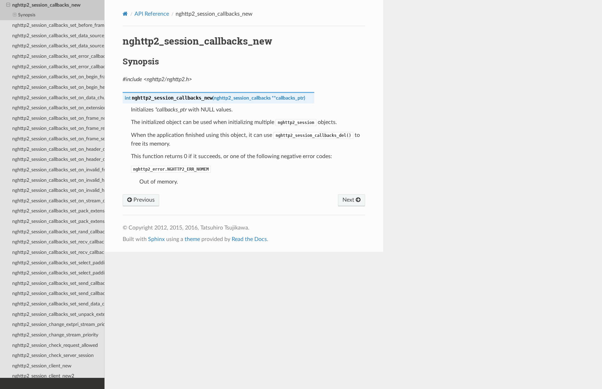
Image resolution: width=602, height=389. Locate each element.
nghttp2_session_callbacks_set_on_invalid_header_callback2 (58, 190)
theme (192, 239)
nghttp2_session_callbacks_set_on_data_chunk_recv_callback (58, 97)
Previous (143, 200)
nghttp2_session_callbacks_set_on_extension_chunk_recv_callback (58, 107)
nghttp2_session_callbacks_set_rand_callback (58, 231)
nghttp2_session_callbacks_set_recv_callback (58, 241)
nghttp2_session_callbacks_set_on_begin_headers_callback (58, 87)
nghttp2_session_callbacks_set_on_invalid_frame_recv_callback (58, 169)
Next (349, 200)
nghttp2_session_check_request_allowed (55, 345)
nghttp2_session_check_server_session (53, 355)
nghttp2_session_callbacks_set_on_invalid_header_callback (58, 180)
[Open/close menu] (8, 5)
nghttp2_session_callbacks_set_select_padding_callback (58, 262)
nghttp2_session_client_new (41, 365)
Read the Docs (249, 239)
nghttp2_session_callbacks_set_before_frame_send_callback (58, 25)
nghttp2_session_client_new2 (43, 376)
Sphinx (156, 239)
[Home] (125, 14)
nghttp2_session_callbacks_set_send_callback (58, 283)
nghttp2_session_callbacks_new (46, 5)
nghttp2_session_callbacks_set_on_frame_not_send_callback (58, 118)
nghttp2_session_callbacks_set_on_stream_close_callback (58, 200)
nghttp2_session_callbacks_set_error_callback (58, 56)
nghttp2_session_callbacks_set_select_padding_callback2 (58, 272)
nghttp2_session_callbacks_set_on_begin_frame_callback (58, 76)
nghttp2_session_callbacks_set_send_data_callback (58, 303)
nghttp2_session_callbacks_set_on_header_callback (58, 149)
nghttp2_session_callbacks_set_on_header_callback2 (58, 159)
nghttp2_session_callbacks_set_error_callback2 (58, 66)
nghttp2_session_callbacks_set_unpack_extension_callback (58, 314)
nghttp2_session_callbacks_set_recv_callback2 (58, 252)
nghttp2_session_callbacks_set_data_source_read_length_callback (58, 35)
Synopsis (27, 15)
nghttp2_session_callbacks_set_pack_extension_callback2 (58, 221)
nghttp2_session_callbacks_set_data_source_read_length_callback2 (58, 45)
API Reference (151, 14)
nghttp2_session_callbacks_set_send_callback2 (58, 293)
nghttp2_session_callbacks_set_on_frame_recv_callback (58, 128)
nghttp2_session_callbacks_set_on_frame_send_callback (58, 138)
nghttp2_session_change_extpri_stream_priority (58, 324)
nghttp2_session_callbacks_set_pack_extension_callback (58, 210)
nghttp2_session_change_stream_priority (55, 334)
